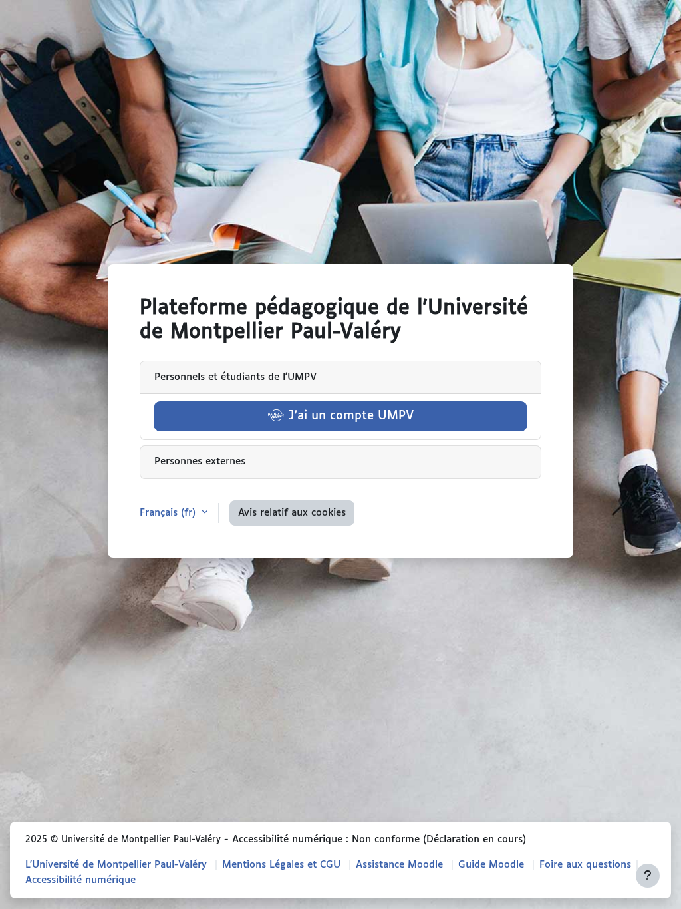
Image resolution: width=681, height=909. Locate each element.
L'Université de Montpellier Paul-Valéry (116, 865)
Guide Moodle (491, 865)
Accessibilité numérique (80, 880)
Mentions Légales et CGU (281, 865)
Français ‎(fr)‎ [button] (169, 513)
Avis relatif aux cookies (292, 513)
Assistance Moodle (399, 865)
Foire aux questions (585, 865)
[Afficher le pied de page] (648, 876)
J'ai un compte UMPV (349, 416)
